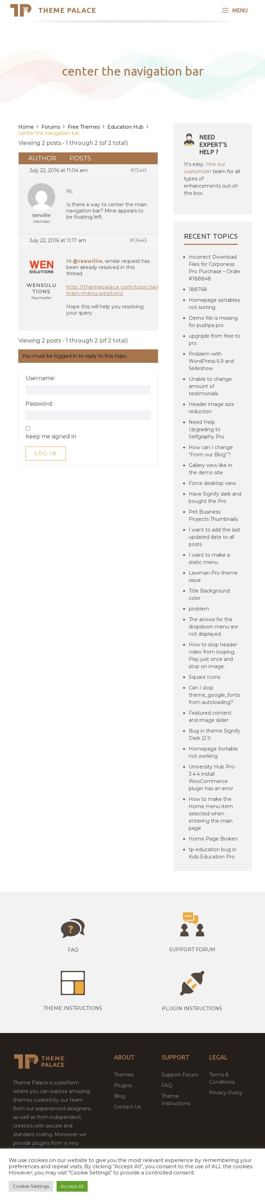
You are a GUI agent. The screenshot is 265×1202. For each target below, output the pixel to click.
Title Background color (209, 594)
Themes (124, 1075)
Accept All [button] (72, 1186)
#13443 (138, 240)
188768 (198, 289)
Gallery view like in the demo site (210, 469)
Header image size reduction (211, 408)
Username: (40, 378)
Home (26, 127)
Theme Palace (67, 10)
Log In (46, 453)
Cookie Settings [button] (31, 1186)
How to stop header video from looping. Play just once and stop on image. (213, 655)
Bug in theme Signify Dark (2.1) (214, 734)
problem (199, 609)
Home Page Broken (213, 839)
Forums (50, 127)
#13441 (138, 170)
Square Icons (204, 677)
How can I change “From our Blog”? (211, 451)
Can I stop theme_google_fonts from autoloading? (214, 695)
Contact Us (127, 1107)
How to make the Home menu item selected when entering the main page (211, 813)
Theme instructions (72, 1008)
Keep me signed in (51, 437)
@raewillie (87, 261)
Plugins (123, 1085)
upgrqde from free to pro (214, 339)
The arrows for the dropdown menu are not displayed (213, 626)
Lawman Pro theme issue (213, 576)
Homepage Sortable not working (213, 752)
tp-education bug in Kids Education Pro (212, 853)
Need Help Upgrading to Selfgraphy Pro (206, 429)
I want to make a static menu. (209, 558)
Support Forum (192, 949)
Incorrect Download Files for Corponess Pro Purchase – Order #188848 (215, 268)
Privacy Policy (226, 1093)
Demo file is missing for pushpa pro (213, 321)
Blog (119, 1096)
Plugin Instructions (192, 1008)
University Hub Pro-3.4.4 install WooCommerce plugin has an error (212, 778)
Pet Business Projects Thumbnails (213, 515)
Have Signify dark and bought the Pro (215, 497)
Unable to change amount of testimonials (210, 386)
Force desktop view (212, 483)
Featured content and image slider (210, 716)
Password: (39, 404)
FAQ (166, 1085)
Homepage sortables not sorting (214, 303)
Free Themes (84, 127)
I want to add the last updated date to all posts (214, 537)
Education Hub (125, 127)
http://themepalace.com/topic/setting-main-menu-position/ (119, 290)
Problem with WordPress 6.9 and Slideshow (211, 361)
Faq (73, 950)
